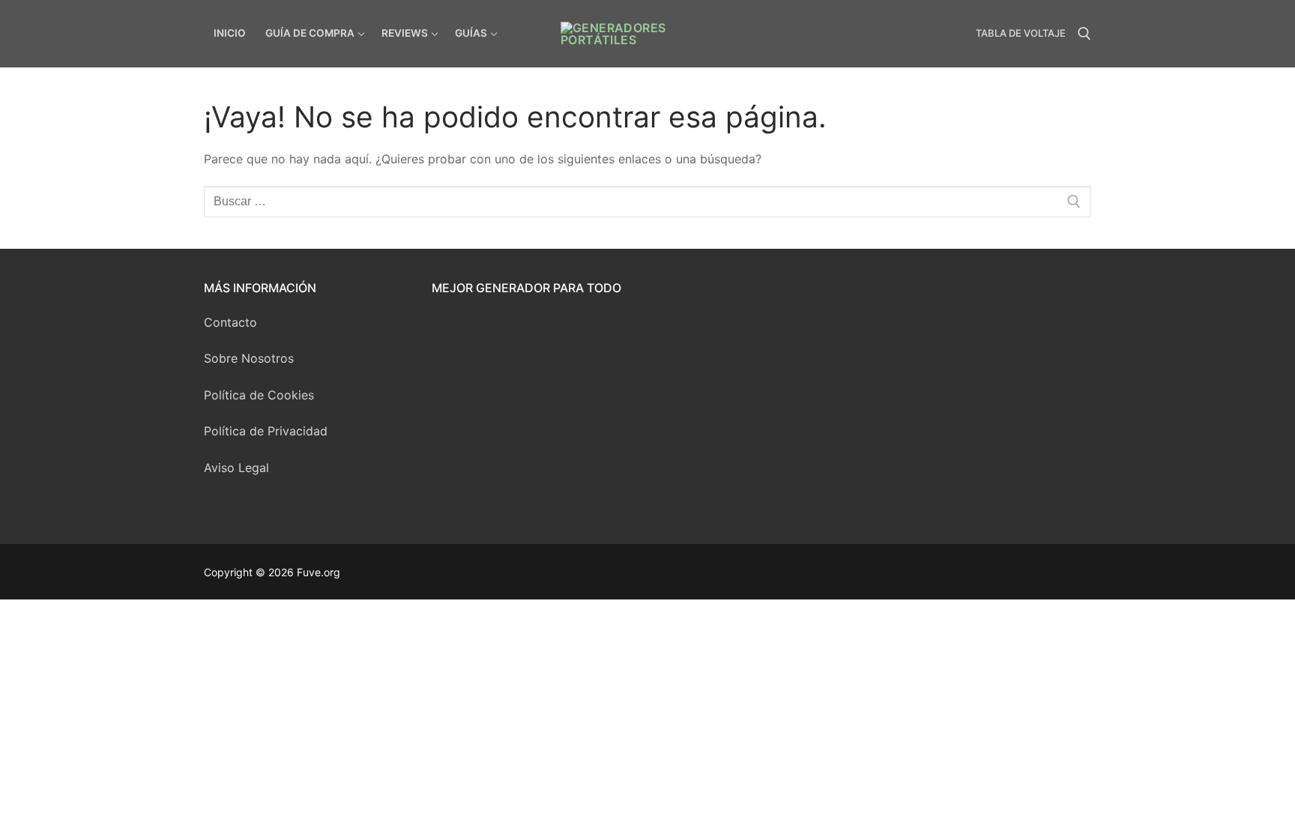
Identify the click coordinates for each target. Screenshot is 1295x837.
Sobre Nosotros (249, 358)
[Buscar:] (647, 201)
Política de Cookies (259, 394)
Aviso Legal (236, 467)
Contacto (230, 322)
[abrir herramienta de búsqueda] (1084, 33)
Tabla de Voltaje (1021, 33)
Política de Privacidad (265, 430)
